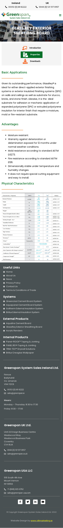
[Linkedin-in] (35, 502)
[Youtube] (43, 502)
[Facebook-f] (20, 502)
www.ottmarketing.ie (41, 520)
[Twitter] (28, 502)
